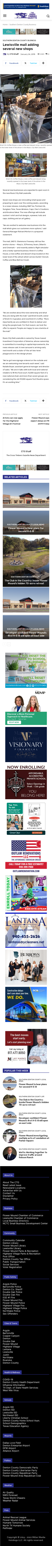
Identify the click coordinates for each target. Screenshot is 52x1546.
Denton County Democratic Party (20, 1467)
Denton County (11, 1362)
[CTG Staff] (5, 54)
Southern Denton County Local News (25, 524)
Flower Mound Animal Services (19, 1520)
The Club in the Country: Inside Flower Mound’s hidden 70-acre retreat (26, 582)
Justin (6, 1354)
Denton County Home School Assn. (21, 1420)
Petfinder (7, 1528)
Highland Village (11, 1346)
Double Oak (9, 1341)
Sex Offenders (10, 1313)
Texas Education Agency (16, 1426)
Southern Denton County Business (22, 24)
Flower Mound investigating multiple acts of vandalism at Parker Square (34, 1138)
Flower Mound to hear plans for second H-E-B (26, 529)
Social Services (11, 1264)
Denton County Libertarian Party (20, 1470)
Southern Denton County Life (25, 577)
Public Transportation (14, 1261)
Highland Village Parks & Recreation (21, 1253)
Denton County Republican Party (20, 1473)
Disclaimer (8, 1195)
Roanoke (7, 1360)
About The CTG (11, 1182)
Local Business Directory (16, 1220)
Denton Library (10, 1243)
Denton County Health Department (21, 1382)
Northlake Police (11, 1310)
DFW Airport (9, 1448)
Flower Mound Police (14, 1302)
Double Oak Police (12, 1292)
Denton (6, 1338)
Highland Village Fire (13, 1305)
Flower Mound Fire (12, 1300)
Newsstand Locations (14, 1187)
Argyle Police (10, 1284)
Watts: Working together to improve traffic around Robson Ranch (33, 1155)
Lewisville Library (12, 1248)
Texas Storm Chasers (14, 1497)
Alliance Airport (11, 1450)
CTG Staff (14, 54)
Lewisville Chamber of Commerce (20, 1218)
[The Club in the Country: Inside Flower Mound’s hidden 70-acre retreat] (26, 561)
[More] (43, 63)
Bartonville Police (12, 1286)
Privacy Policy (10, 1198)
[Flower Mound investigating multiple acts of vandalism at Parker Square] (10, 1136)
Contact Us (9, 1193)
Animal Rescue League (14, 1517)
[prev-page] (4, 644)
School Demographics (14, 1423)
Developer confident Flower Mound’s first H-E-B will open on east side (26, 634)
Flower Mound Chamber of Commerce (23, 1215)
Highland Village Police (15, 1308)
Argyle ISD (8, 1407)
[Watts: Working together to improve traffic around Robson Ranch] (10, 1153)
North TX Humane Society (16, 1525)
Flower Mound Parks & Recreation (20, 1251)
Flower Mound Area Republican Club (22, 1475)
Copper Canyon (11, 1335)
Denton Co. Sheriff (12, 1289)
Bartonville (8, 1333)
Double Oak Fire (11, 1294)
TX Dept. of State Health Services (20, 1387)
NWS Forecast (10, 1495)
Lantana (7, 1349)
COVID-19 (8, 1379)
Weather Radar (10, 1500)
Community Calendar (14, 1240)
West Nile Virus (11, 1390)
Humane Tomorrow (13, 1522)
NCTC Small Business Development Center (25, 1223)
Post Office (9, 1256)
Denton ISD (9, 1409)
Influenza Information (14, 1385)
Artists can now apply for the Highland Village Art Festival (13, 421)
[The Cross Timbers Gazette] (26, 15)
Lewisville (8, 1352)
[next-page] (9, 644)
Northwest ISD (10, 1415)
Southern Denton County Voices (33, 1149)
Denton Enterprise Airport (16, 1445)
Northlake (8, 1357)
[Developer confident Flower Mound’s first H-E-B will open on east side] (26, 613)
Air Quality (8, 1492)
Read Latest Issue (12, 1185)
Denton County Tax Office (16, 1259)
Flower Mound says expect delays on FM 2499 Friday (40, 421)
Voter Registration (12, 1267)
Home (5, 24)
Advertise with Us (12, 1190)
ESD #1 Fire (9, 1297)
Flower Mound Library (14, 1245)
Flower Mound (10, 1344)
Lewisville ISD (10, 1412)
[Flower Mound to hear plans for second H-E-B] (26, 509)
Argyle (6, 1330)
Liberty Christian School (15, 1417)
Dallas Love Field (12, 1442)
